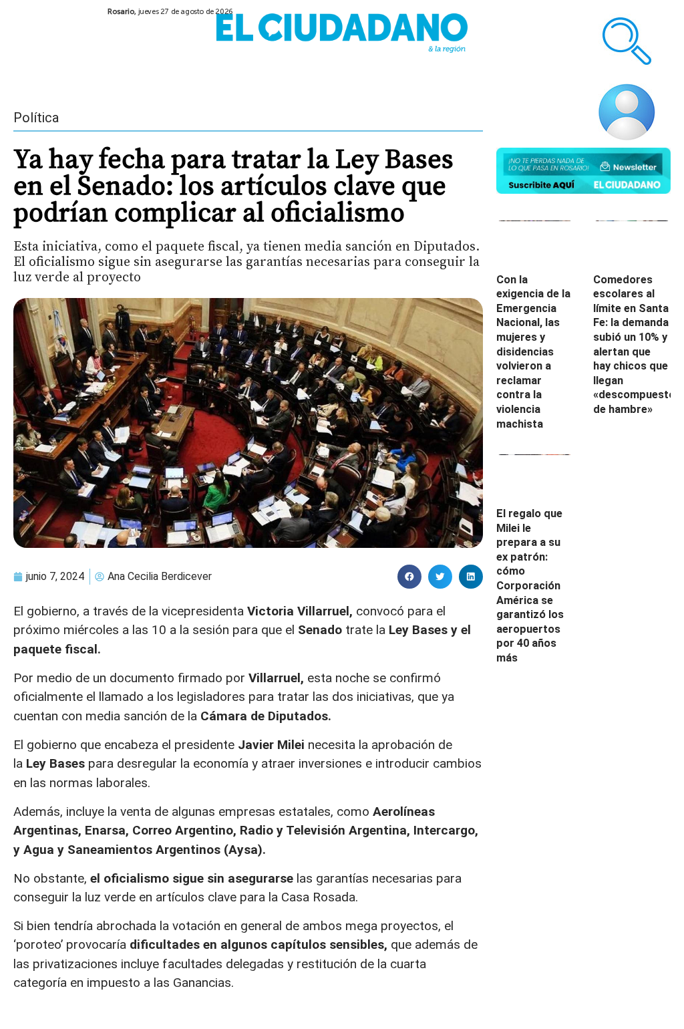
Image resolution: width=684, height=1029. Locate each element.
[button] (409, 577)
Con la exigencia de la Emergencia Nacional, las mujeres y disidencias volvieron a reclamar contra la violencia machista (533, 351)
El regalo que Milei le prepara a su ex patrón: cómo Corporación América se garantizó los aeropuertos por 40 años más (530, 585)
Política (36, 118)
